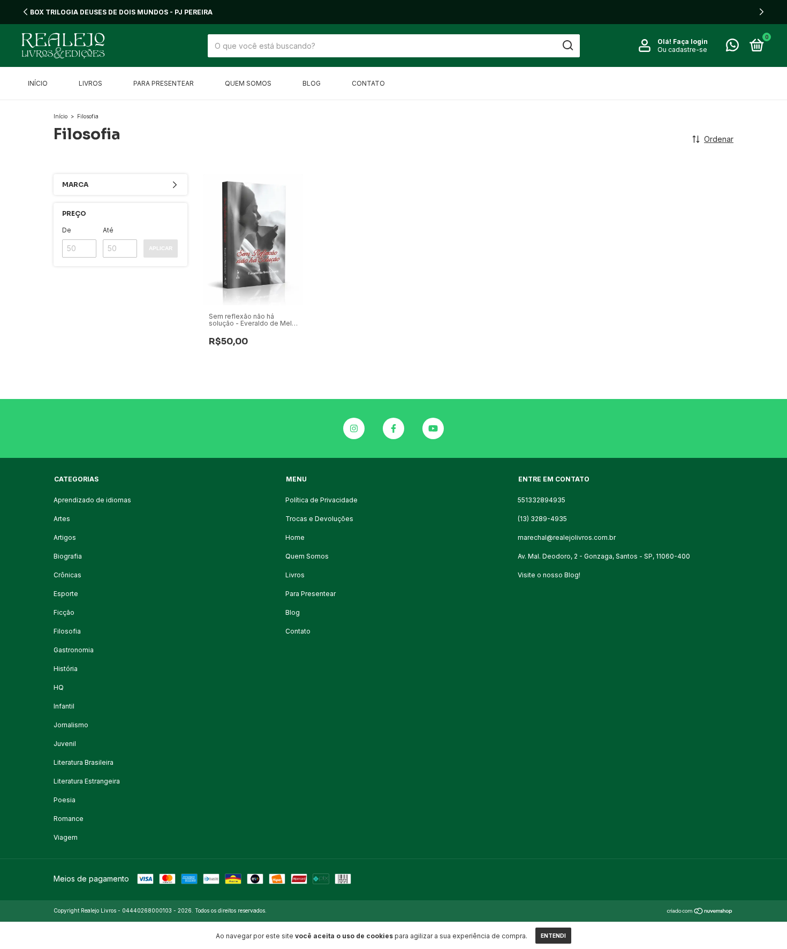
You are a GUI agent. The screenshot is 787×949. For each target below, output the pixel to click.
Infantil (64, 706)
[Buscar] (567, 45)
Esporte (66, 594)
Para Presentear (163, 83)
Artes (62, 519)
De (66, 230)
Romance (69, 819)
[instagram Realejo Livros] (354, 428)
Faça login (690, 41)
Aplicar (160, 248)
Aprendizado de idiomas (92, 500)
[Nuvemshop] (700, 911)
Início (38, 83)
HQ (59, 687)
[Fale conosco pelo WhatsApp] (732, 47)
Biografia (68, 556)
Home (295, 537)
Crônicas (67, 575)
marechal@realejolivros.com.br (567, 537)
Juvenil (65, 744)
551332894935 (541, 500)
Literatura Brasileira (83, 762)
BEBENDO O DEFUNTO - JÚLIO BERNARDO (393, 12)
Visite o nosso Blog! (549, 575)
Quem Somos (248, 83)
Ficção (64, 612)
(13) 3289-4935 (542, 519)
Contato (368, 83)
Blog (311, 83)
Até (108, 230)
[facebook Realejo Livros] (393, 428)
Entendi (553, 935)
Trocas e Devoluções (319, 519)
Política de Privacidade (321, 500)
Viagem (66, 837)
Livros (90, 83)
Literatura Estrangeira (87, 781)
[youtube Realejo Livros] (433, 428)
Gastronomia (74, 650)
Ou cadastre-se (682, 50)
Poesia (64, 800)
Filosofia (67, 631)
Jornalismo (71, 725)
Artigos (65, 537)
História (66, 669)
